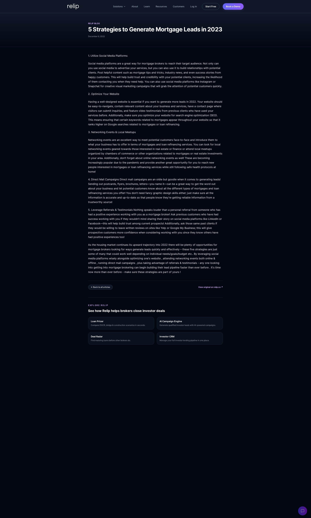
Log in (193, 6)
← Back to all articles (100, 287)
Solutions (118, 6)
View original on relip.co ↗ (210, 287)
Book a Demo (233, 6)
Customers (178, 6)
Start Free (210, 6)
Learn (147, 6)
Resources (161, 6)
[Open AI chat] (302, 510)
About (135, 6)
